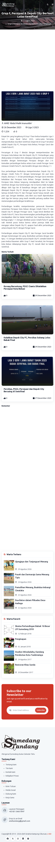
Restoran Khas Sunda (25, 665)
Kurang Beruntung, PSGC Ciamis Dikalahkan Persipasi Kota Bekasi (25, 287)
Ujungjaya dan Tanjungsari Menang (31, 561)
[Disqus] (27, 444)
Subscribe (41, 710)
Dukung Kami (11, 794)
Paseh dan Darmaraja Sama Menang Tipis (32, 576)
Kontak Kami (10, 772)
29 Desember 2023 (43, 295)
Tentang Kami (11, 765)
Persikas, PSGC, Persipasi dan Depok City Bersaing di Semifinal (24, 390)
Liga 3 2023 (30, 21)
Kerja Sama (10, 798)
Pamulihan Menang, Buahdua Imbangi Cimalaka (33, 589)
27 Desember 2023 (43, 398)
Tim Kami (9, 768)
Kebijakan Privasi (12, 776)
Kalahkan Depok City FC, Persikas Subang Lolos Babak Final (27, 338)
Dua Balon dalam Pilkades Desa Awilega (30, 601)
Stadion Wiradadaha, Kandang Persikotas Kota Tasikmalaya (29, 653)
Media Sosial (11, 790)
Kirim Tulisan (11, 786)
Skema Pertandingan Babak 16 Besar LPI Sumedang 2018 (32, 627)
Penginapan (20, 639)
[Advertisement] (27, 58)
